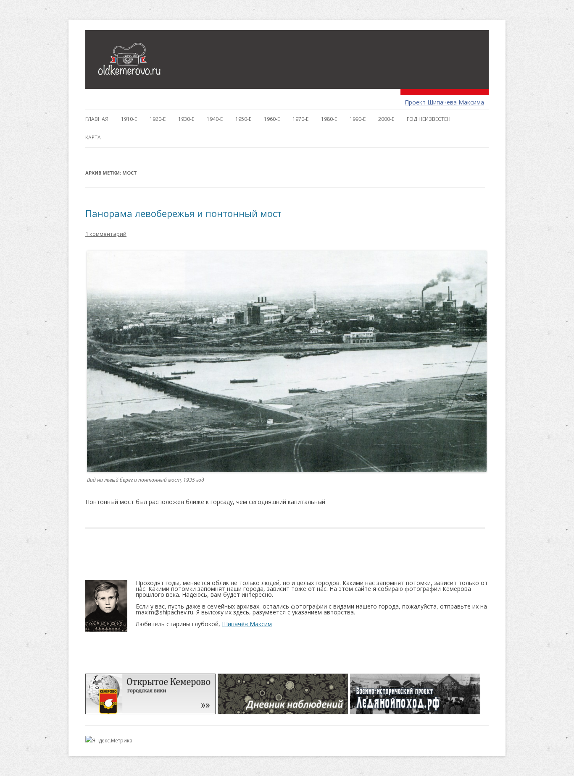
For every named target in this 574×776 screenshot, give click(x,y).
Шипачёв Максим (247, 624)
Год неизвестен (428, 119)
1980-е (329, 119)
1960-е (272, 119)
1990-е (358, 119)
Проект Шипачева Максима (444, 102)
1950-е (243, 119)
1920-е (158, 119)
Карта (93, 137)
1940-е (215, 119)
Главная (96, 119)
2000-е (386, 119)
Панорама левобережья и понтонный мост (183, 213)
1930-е (186, 119)
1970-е (300, 119)
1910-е (129, 119)
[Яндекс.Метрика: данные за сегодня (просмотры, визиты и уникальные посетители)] (108, 741)
